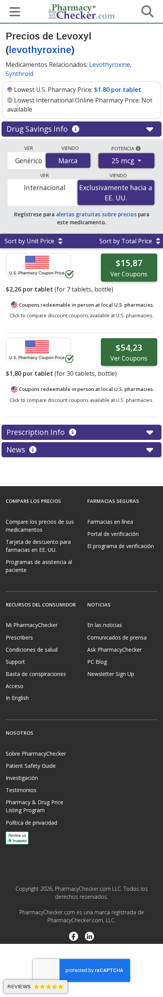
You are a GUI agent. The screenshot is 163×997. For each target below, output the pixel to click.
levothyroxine (40, 49)
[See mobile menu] (12, 11)
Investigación (22, 777)
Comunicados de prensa (117, 637)
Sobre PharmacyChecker (36, 753)
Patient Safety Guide (31, 765)
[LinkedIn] (89, 937)
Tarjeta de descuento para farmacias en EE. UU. (38, 545)
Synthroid (19, 73)
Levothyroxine (109, 64)
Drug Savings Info (38, 129)
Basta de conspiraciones (36, 673)
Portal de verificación (113, 533)
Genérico (28, 160)
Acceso (15, 686)
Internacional (45, 187)
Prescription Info (36, 432)
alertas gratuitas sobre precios (96, 214)
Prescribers (19, 637)
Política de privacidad (31, 822)
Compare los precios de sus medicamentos (40, 525)
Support (15, 661)
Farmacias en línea (110, 521)
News (16, 449)
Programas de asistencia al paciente (39, 565)
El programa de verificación (120, 546)
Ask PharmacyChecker (114, 649)
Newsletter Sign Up (110, 673)
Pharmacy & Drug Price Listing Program (34, 806)
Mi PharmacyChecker (32, 624)
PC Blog (97, 661)
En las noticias (104, 624)
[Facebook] (73, 937)
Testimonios (21, 790)
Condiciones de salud (32, 649)
